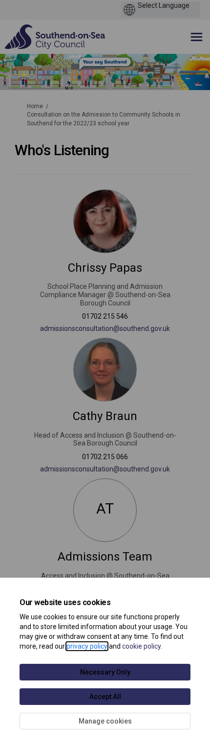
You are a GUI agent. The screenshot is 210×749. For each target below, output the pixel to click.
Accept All (105, 697)
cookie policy (141, 646)
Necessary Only (105, 672)
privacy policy (86, 646)
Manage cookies (105, 721)
